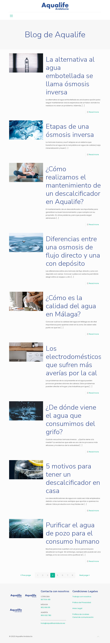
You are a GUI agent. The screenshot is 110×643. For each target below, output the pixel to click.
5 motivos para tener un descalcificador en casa (73, 478)
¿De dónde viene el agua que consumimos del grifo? (71, 420)
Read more (94, 112)
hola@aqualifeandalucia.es (53, 623)
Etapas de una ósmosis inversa (70, 130)
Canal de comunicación (83, 617)
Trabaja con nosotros (81, 596)
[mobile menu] (11, 16)
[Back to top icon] (98, 636)
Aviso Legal (77, 608)
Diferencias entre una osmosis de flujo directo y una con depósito (73, 251)
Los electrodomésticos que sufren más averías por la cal (74, 361)
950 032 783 (46, 615)
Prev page (26, 575)
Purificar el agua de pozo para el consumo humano (72, 533)
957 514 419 (45, 599)
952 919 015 (45, 607)
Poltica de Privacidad (81, 602)
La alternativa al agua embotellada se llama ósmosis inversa (70, 76)
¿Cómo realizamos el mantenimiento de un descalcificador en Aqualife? (73, 185)
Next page (83, 575)
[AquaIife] (55, 6)
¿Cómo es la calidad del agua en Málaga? (71, 306)
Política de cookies (80, 614)
